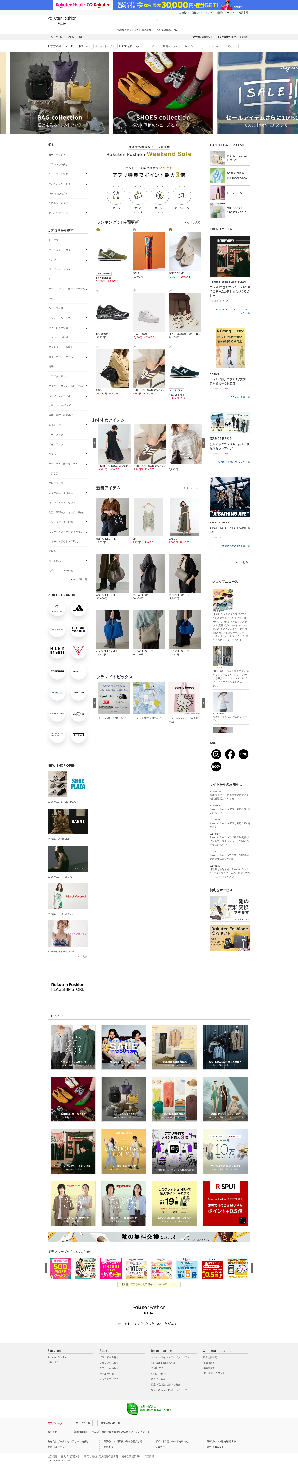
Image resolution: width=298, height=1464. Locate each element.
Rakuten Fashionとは (163, 1362)
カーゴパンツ (191, 46)
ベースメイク (56, 434)
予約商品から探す (58, 203)
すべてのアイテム (58, 212)
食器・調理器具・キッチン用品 (66, 512)
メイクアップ (56, 444)
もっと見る (81, 956)
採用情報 (149, 1456)
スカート (53, 279)
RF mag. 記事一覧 (240, 397)
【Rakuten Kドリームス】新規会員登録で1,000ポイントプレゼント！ (111, 1431)
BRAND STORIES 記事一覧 (235, 546)
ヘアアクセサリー (58, 376)
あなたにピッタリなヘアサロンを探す (68, 1441)
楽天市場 (243, 12)
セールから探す (57, 154)
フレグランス (56, 483)
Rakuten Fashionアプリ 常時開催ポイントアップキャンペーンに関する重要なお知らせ (229, 841)
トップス (53, 240)
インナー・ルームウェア (62, 317)
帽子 (51, 366)
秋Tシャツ (84, 46)
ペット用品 (55, 560)
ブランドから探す (58, 164)
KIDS (83, 37)
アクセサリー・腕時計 (61, 347)
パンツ (52, 259)
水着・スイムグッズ (60, 405)
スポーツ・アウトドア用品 (63, 541)
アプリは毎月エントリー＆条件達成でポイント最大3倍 (220, 37)
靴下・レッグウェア (60, 327)
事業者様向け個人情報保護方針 (101, 1456)
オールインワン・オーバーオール (67, 288)
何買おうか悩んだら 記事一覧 (234, 462)
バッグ (52, 298)
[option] (97, 93)
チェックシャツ (212, 46)
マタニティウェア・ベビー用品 (66, 385)
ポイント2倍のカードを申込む (172, 1441)
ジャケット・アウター (61, 249)
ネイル (52, 453)
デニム (155, 46)
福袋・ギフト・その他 (61, 570)
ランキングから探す (60, 183)
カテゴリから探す (58, 193)
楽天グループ (224, 12)
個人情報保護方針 (70, 1456)
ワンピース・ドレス (60, 269)
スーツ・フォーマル (60, 395)
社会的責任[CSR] (131, 1456)
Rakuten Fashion (79, 20)
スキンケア (55, 424)
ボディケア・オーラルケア (63, 463)
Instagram (208, 1367)
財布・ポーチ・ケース (61, 356)
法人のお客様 (158, 1379)
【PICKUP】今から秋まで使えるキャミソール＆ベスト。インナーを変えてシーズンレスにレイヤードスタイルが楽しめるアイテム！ (231, 678)
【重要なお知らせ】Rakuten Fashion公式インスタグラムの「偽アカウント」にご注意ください (230, 873)
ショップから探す (58, 174)
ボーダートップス (104, 46)
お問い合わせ (158, 1373)
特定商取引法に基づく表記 (165, 1384)
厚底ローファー (171, 46)
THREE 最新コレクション (133, 46)
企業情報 (52, 1456)
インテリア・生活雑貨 (61, 521)
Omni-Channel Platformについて (169, 1390)
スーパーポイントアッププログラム (170, 1357)
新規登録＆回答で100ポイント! (196, 12)
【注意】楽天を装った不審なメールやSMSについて (149, 1284)
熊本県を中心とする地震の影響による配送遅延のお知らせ (149, 30)
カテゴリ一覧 (80, 579)
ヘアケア (53, 473)
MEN (71, 37)
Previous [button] (47, 93)
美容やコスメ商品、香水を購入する (123, 1441)
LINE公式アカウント (214, 1372)
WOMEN (56, 37)
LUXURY (53, 1362)
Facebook (208, 1362)
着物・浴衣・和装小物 (61, 415)
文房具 (52, 551)
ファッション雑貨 (58, 337)
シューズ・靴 (56, 308)
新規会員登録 (210, 1357)
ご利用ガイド (158, 1368)
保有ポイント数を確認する (221, 1441)
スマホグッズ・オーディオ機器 (66, 531)
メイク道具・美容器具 (61, 492)
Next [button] (250, 93)
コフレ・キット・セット (62, 502)
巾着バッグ (231, 46)
